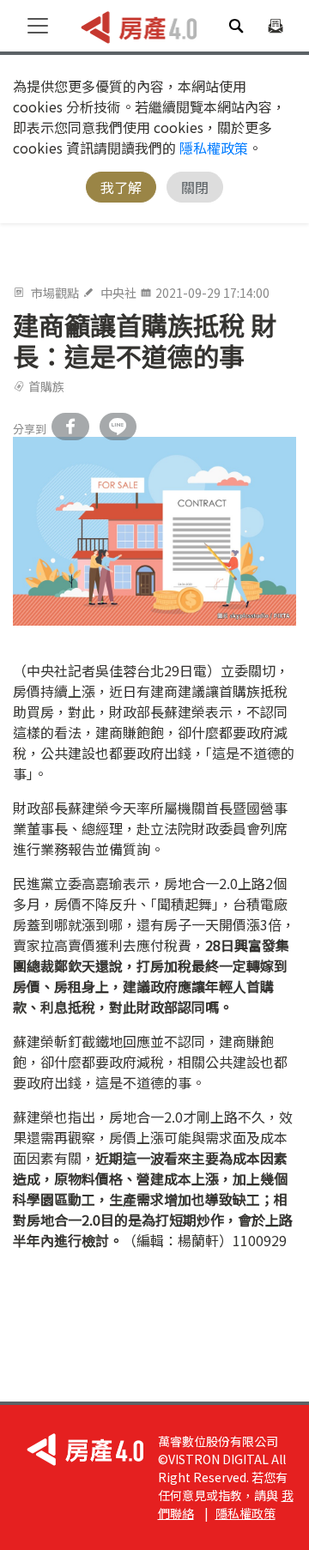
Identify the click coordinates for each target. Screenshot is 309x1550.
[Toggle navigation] (38, 26)
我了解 (121, 187)
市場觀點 (55, 292)
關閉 (195, 187)
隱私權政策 (213, 147)
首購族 (46, 386)
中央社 (118, 292)
